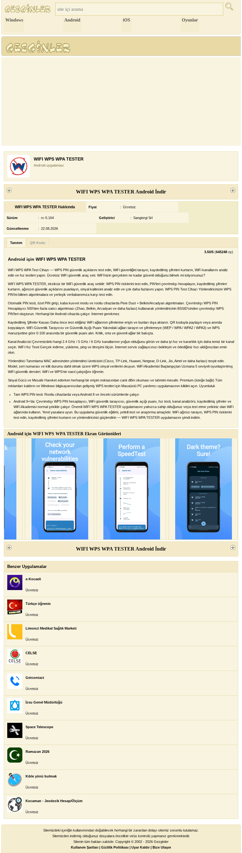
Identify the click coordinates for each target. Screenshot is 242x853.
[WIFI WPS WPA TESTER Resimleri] (59, 488)
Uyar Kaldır (140, 847)
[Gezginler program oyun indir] (28, 9)
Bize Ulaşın (162, 847)
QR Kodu (37, 243)
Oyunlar (190, 20)
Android (72, 20)
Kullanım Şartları (84, 847)
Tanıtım (16, 243)
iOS (126, 20)
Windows (14, 20)
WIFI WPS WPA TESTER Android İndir (121, 191)
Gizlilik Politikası (115, 847)
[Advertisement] (121, 101)
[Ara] (231, 9)
